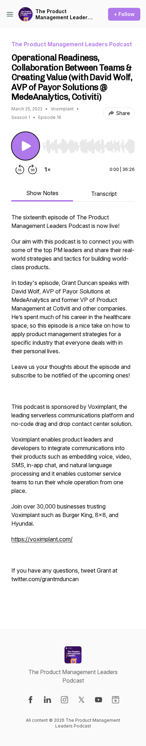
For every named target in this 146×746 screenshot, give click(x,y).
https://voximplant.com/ (42, 539)
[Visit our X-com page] (81, 699)
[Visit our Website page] (115, 699)
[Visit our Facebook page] (30, 699)
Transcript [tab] (104, 193)
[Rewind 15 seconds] (20, 169)
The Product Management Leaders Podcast (62, 14)
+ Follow (124, 14)
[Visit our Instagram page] (64, 699)
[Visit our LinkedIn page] (47, 699)
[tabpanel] (73, 409)
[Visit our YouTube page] (98, 699)
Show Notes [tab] (42, 193)
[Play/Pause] (25, 146)
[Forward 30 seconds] (33, 169)
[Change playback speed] (47, 169)
